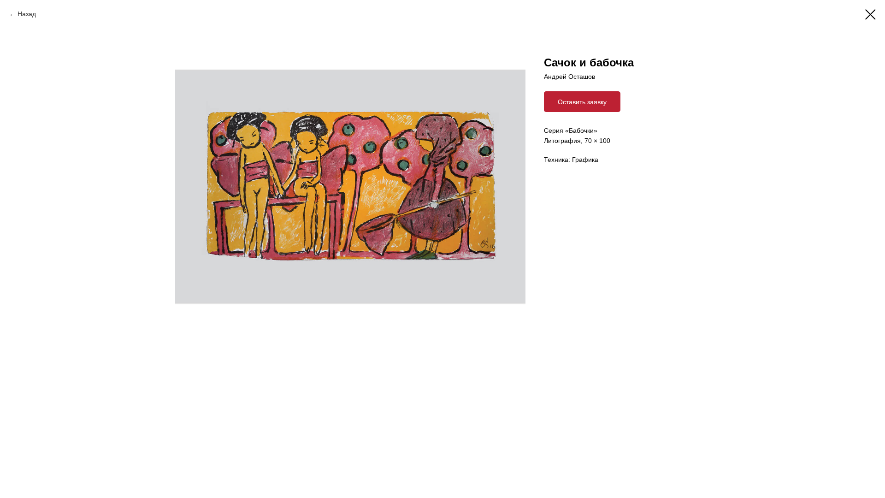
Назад (27, 14)
